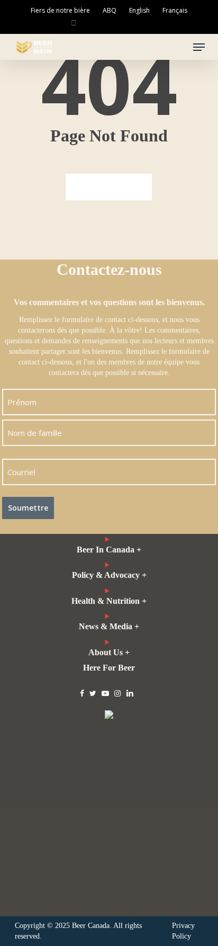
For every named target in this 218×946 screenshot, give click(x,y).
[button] (199, 47)
